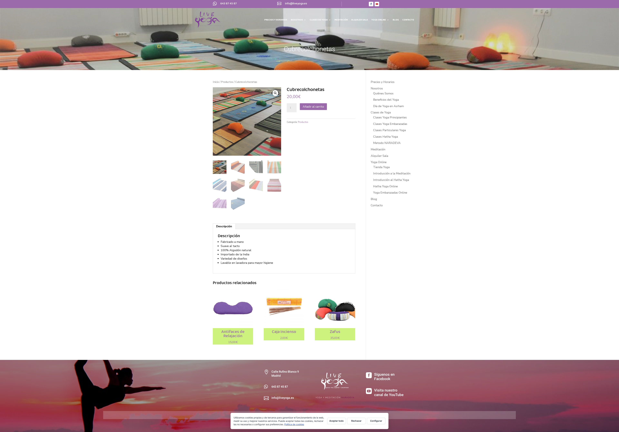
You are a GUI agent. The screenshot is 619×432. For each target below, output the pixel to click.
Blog (396, 20)
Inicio (216, 82)
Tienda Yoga (381, 167)
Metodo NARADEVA (387, 143)
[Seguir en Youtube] (377, 4)
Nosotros (297, 20)
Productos (227, 82)
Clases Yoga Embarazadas (390, 124)
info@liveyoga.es (296, 3)
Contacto (408, 20)
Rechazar (356, 420)
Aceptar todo (336, 420)
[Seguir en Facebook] (371, 4)
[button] (275, 93)
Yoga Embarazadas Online (390, 193)
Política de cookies (294, 424)
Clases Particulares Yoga (389, 130)
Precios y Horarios (275, 20)
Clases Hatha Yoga (385, 137)
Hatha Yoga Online (385, 186)
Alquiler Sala (359, 20)
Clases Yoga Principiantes (390, 117)
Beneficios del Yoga (386, 100)
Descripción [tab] (224, 226)
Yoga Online (378, 20)
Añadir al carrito (313, 107)
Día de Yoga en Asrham (388, 106)
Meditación (341, 20)
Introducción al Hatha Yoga (391, 180)
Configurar (376, 420)
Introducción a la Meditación (391, 173)
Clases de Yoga (319, 20)
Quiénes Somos (383, 93)
